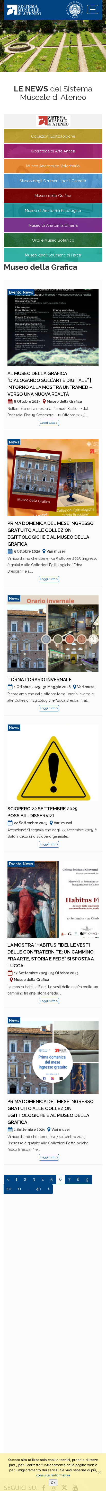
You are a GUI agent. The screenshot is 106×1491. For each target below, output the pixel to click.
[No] (99, 1472)
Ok (53, 1482)
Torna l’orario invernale (39, 679)
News (28, 292)
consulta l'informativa (53, 1475)
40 (38, 1188)
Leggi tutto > (49, 422)
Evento (15, 292)
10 (9, 1188)
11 (19, 1188)
